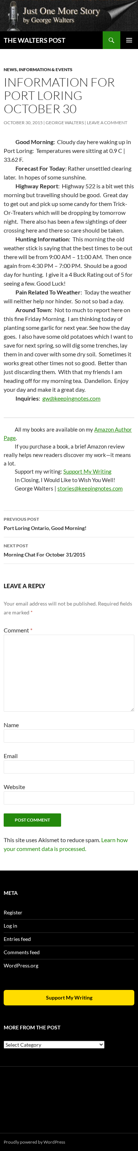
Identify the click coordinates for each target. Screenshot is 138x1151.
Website (14, 786)
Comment (18, 630)
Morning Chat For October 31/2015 (44, 550)
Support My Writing (87, 471)
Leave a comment (107, 122)
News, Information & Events (38, 69)
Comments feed (22, 952)
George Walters (65, 122)
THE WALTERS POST (35, 40)
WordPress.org (21, 965)
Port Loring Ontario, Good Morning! (45, 523)
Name (11, 724)
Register (13, 912)
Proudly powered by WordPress (34, 1142)
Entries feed (17, 939)
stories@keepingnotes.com (90, 488)
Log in (10, 925)
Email (11, 755)
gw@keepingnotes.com (71, 398)
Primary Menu (129, 40)
